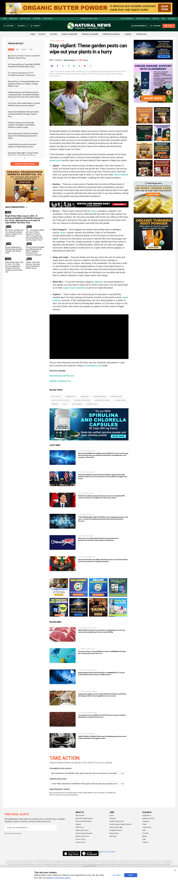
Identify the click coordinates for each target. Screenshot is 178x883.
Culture (53, 34)
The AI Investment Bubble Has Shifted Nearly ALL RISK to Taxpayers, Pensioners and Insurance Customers (35, 251)
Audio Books (47, 18)
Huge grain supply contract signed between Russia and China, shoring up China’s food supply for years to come (102, 695)
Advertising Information (84, 833)
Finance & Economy (90, 34)
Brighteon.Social (148, 818)
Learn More (117, 875)
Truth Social (146, 827)
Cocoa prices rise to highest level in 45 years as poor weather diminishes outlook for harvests (102, 716)
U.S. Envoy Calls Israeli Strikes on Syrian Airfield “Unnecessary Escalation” (24, 104)
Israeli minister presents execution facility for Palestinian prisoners (22, 145)
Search (172, 18)
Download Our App (143, 18)
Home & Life (60, 41)
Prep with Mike (25, 18)
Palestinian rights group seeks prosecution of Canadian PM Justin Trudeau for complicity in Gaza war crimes (101, 497)
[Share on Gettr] (85, 65)
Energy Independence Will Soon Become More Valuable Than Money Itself (13, 250)
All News (113, 818)
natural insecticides (63, 74)
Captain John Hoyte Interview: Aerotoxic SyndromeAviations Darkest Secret (33, 265)
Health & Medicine (69, 34)
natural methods (121, 174)
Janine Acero (69, 60)
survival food (55, 76)
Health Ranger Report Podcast (120, 824)
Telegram (145, 821)
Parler (144, 824)
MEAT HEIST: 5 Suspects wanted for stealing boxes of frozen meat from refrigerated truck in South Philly (101, 631)
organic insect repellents (74, 288)
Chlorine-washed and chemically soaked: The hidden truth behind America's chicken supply (21, 124)
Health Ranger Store (117, 821)
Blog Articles (114, 833)
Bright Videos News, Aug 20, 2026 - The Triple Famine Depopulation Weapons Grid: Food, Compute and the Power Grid (14, 267)
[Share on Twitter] (63, 65)
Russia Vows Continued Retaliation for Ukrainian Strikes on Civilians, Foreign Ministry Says (23, 83)
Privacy (58, 861)
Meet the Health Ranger (84, 818)
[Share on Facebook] (57, 65)
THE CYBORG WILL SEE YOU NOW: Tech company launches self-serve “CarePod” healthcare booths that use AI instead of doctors (103, 519)
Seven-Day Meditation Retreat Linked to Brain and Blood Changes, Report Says (23, 114)
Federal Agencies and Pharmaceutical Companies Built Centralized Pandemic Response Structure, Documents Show (24, 94)
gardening (80, 71)
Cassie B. (91, 493)
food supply (59, 71)
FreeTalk (145, 833)
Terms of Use (80, 842)
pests (109, 74)
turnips (63, 232)
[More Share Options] (90, 65)
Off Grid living (92, 74)
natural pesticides (79, 74)
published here (92, 864)
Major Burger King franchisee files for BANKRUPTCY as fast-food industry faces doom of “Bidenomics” (101, 673)
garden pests (70, 71)
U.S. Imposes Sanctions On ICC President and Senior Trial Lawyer (21, 74)
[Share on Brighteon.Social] (52, 65)
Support (78, 824)
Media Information (82, 830)
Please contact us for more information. (64, 795)
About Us (156, 18)
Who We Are (80, 815)
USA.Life (145, 842)
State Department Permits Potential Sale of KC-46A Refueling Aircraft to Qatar (23, 135)
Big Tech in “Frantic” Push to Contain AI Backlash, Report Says (24, 56)
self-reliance (117, 74)
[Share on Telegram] (68, 65)
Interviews (36, 18)
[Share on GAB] (74, 65)
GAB (144, 839)
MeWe (144, 836)
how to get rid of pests (60, 400)
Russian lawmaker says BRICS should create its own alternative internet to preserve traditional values (103, 560)
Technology (141, 34)
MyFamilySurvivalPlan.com (62, 376)
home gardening (92, 71)
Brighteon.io (146, 815)
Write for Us (80, 827)
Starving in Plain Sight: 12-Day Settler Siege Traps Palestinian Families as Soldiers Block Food (23, 155)
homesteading (106, 71)
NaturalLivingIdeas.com (60, 381)
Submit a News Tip (82, 836)
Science (128, 34)
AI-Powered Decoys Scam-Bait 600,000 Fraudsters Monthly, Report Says (24, 65)
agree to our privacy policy (58, 877)
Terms (64, 861)
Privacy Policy (80, 839)
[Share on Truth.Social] (79, 65)
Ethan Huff (91, 472)
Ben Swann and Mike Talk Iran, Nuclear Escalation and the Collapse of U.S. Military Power (14, 233)
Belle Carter (91, 451)
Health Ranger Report (15, 207)
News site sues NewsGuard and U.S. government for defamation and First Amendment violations (98, 539)
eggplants (98, 282)
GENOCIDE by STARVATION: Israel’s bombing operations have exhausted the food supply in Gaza (102, 737)
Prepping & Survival (111, 34)
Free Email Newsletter (83, 821)
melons (93, 211)
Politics (42, 34)
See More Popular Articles (25, 164)
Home (5, 18)
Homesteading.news (92, 365)
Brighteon (13, 18)
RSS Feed (113, 836)
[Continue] (54, 827)
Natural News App (116, 827)
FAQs (163, 18)
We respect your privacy (13, 833)
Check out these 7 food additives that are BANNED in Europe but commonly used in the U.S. (102, 652)
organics (102, 74)
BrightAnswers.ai (127, 18)
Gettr (144, 830)
